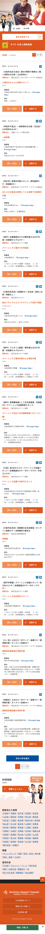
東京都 (21, 820)
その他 (17, 857)
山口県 (35, 834)
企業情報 (21, 912)
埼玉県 (6, 820)
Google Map (11, 149)
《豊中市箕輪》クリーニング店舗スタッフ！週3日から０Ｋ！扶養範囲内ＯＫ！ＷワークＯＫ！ (22, 585)
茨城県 (21, 817)
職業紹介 (21, 869)
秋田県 (35, 813)
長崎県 (13, 841)
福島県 (13, 817)
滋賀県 (35, 827)
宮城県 (28, 813)
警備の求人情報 (22, 906)
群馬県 (35, 817)
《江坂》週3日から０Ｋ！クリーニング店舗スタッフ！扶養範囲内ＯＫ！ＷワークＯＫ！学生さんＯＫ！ (22, 471)
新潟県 (37, 820)
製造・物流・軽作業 (32, 853)
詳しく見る (12, 108)
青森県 (13, 813)
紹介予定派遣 (8, 872)
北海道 (6, 813)
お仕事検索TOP (22, 900)
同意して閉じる (22, 927)
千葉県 (13, 820)
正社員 (6, 865)
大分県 (28, 841)
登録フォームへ (16, 789)
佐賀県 (6, 841)
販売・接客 (7, 857)
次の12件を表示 (22, 758)
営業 (20, 853)
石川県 (13, 824)
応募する (33, 108)
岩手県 (21, 813)
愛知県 (21, 827)
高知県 (28, 838)
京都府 (6, 831)
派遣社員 (12, 869)
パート (24, 865)
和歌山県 (36, 831)
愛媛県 (21, 838)
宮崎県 (35, 841)
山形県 (6, 817)
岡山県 (21, 834)
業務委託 (20, 872)
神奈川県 (29, 820)
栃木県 (28, 817)
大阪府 (13, 831)
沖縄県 (15, 845)
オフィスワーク (9, 853)
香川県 (13, 838)
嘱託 (5, 869)
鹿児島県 (7, 845)
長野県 (35, 824)
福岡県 (35, 838)
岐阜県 (6, 827)
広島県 (28, 834)
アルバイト (15, 865)
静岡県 (13, 827)
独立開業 (29, 872)
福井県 (21, 824)
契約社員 (33, 865)
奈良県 (28, 831)
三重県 (28, 827)
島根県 (13, 834)
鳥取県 (6, 834)
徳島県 (6, 838)
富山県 (6, 824)
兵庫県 (21, 831)
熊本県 (21, 841)
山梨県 (28, 824)
